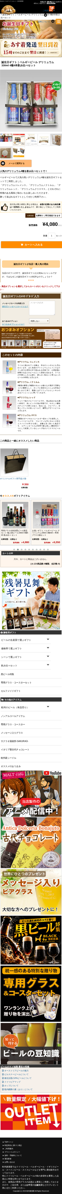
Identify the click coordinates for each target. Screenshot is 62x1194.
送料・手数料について (13, 1155)
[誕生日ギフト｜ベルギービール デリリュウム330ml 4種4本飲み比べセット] (31, 101)
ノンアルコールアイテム (13, 716)
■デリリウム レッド (26, 397)
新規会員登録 (51, 3)
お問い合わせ (9, 1162)
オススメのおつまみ (11, 766)
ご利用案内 (8, 1149)
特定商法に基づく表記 (13, 1145)
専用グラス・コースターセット (16, 682)
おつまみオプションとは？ (13, 324)
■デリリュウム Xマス (27, 415)
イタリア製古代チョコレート (15, 749)
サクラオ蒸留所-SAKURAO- (14, 741)
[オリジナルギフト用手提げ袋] (14, 462)
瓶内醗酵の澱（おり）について (18, 1089)
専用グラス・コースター (13, 724)
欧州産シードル (8, 758)
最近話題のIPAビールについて (18, 1078)
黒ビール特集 (7, 674)
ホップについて (11, 1085)
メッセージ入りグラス (12, 733)
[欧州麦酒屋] (12, 10)
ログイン (42, 3)
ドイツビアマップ (12, 1082)
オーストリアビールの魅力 (16, 1070)
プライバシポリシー (12, 1152)
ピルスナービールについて (16, 1074)
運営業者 (7, 1159)
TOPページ (8, 1142)
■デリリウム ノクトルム (29, 382)
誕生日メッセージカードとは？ (15, 306)
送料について (44, 21)
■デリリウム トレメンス (29, 362)
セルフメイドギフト (11, 691)
